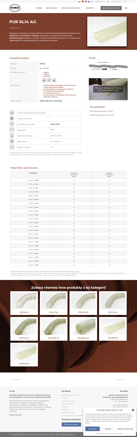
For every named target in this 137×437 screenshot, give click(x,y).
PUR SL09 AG (83, 312)
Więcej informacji (15, 415)
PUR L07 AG (53, 312)
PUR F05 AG (24, 312)
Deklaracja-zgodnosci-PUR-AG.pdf (102, 115)
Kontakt (90, 8)
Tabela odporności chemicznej (51, 101)
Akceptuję (92, 429)
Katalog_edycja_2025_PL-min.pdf (102, 111)
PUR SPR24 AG (53, 338)
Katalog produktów (70, 8)
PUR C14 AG (112, 312)
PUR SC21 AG (24, 338)
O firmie (39, 8)
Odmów (108, 429)
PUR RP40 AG (24, 364)
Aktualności (51, 8)
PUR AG (42, 64)
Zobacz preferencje (125, 429)
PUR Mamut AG (83, 338)
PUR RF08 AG (113, 338)
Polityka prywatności (116, 433)
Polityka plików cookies (102, 433)
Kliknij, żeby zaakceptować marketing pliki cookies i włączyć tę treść (108, 89)
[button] (133, 410)
